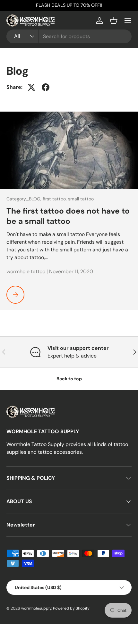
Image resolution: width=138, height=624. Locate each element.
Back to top (69, 379)
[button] (114, 20)
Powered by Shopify (71, 608)
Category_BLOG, (24, 199)
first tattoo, (55, 199)
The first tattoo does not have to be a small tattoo (68, 216)
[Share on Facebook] (46, 87)
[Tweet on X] (31, 87)
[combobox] (69, 36)
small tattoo (81, 199)
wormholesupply (36, 608)
